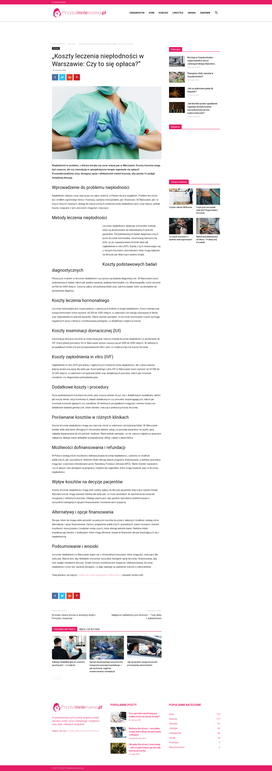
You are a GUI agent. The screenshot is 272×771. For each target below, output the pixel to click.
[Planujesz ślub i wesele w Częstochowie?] (177, 77)
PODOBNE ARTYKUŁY (64, 629)
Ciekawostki (136, 12)
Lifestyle (178, 12)
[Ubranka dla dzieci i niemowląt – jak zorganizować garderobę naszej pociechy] (118, 748)
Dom (151, 12)
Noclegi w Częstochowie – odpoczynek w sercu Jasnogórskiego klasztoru (201, 60)
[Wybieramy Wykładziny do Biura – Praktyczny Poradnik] (208, 226)
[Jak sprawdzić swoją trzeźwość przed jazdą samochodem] (144, 647)
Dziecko (163, 12)
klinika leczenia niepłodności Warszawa (99, 575)
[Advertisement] (136, 32)
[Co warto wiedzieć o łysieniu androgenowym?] (181, 226)
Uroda (192, 12)
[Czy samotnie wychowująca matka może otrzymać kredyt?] (118, 717)
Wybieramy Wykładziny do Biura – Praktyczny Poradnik (207, 239)
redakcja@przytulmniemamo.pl (83, 730)
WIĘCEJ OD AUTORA (89, 629)
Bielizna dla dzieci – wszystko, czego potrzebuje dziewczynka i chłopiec (145, 731)
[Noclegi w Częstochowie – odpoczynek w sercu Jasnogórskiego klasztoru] (177, 61)
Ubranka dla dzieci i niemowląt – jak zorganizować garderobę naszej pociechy (145, 747)
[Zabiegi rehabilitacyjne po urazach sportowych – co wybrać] (69, 647)
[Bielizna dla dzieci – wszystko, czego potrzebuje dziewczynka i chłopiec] (118, 732)
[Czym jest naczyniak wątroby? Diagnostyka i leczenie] (208, 196)
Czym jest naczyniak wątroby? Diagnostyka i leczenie (207, 210)
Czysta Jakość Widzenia (180, 207)
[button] (216, 12)
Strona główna (58, 44)
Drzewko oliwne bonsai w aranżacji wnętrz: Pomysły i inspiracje (74, 617)
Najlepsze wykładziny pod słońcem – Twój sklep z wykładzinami (137, 617)
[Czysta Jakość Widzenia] (181, 196)
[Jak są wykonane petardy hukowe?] (177, 92)
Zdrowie (205, 12)
